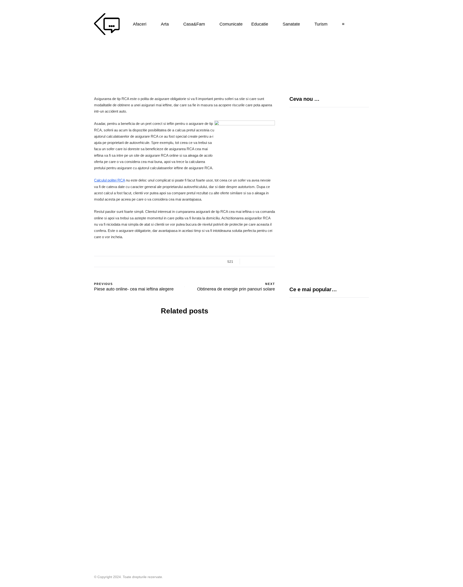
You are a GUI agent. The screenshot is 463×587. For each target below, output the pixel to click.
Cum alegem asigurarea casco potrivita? (231, 405)
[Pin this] (70, 287)
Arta (165, 24)
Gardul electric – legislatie (325, 414)
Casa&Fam (194, 24)
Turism (320, 24)
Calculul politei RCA (109, 180)
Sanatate (291, 24)
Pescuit (298, 433)
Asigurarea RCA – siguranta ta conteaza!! (137, 405)
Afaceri (139, 24)
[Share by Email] (70, 299)
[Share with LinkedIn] (70, 275)
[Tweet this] (70, 263)
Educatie (259, 24)
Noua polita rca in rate (231, 361)
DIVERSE (298, 405)
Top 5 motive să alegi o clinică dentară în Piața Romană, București (345, 220)
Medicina (306, 339)
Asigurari (137, 352)
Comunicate (231, 24)
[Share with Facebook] (70, 251)
